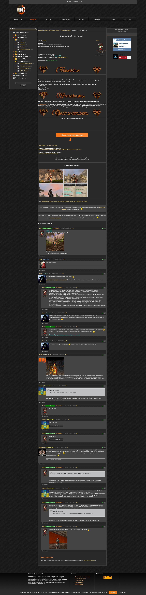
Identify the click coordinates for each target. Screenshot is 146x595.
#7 (76, 406)
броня (71, 201)
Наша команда (79, 584)
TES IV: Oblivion (25, 68)
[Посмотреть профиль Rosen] (42, 382)
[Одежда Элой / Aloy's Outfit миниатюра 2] (75, 176)
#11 (63, 273)
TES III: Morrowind (26, 66)
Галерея (96, 19)
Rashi (97, 40)
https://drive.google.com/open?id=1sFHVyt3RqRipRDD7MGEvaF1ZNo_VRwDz (60, 149)
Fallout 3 (23, 44)
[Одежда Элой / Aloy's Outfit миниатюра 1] (51, 176)
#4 (76, 502)
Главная (18, 19)
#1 (67, 447)
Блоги (81, 19)
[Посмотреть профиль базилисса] (42, 464)
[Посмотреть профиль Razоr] (42, 284)
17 (63, 57)
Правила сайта (79, 580)
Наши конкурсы (121, 31)
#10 (66, 354)
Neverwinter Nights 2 (47, 201)
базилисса (42, 447)
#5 (76, 526)
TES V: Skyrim (25, 71)
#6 (65, 386)
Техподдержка (79, 582)
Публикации (64, 19)
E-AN (40, 259)
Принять (112, 592)
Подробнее (122, 592)
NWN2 (59, 201)
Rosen (41, 354)
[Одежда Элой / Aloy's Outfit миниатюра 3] (51, 190)
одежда (67, 201)
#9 (76, 433)
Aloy (75, 201)
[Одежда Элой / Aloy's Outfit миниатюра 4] (75, 190)
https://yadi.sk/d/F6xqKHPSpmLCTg (48, 154)
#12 (77, 287)
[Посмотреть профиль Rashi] (42, 256)
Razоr (40, 273)
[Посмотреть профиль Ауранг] (42, 402)
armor (62, 201)
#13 (66, 313)
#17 (73, 228)
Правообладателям (80, 578)
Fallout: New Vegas (26, 49)
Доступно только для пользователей (56, 280)
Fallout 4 (23, 47)
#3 (68, 488)
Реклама (127, 19)
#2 (76, 467)
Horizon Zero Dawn (82, 201)
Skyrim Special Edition (27, 63)
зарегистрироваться (89, 560)
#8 (68, 419)
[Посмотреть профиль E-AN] (42, 270)
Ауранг (41, 386)
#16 (64, 259)
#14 (77, 327)
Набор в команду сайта (121, 29)
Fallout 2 (23, 42)
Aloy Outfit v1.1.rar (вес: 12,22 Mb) (48, 145)
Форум (48, 19)
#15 (66, 341)
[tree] (23, 55)
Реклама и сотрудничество (82, 577)
